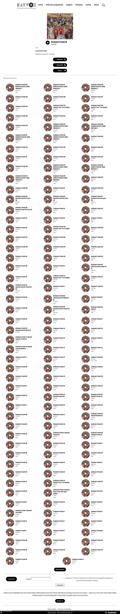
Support (69, 4)
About (96, 4)
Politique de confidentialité (64, 609)
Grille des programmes (54, 4)
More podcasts (60, 569)
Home (40, 4)
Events (88, 4)
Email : (28, 579)
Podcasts (79, 4)
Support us (60, 601)
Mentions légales (52, 609)
